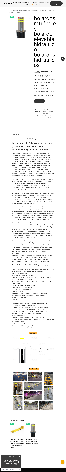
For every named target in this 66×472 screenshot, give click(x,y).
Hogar (15, 2)
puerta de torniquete (24, 2)
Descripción (15, 134)
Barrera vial (45, 111)
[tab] (15, 134)
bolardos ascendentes (19, 10)
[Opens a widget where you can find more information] (11, 462)
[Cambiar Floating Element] (62, 462)
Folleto (35, 2)
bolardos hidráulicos (47, 115)
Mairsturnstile (49, 470)
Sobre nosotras (43, 2)
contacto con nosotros (37, 175)
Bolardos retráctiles (47, 117)
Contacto (27, 4)
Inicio (10, 10)
